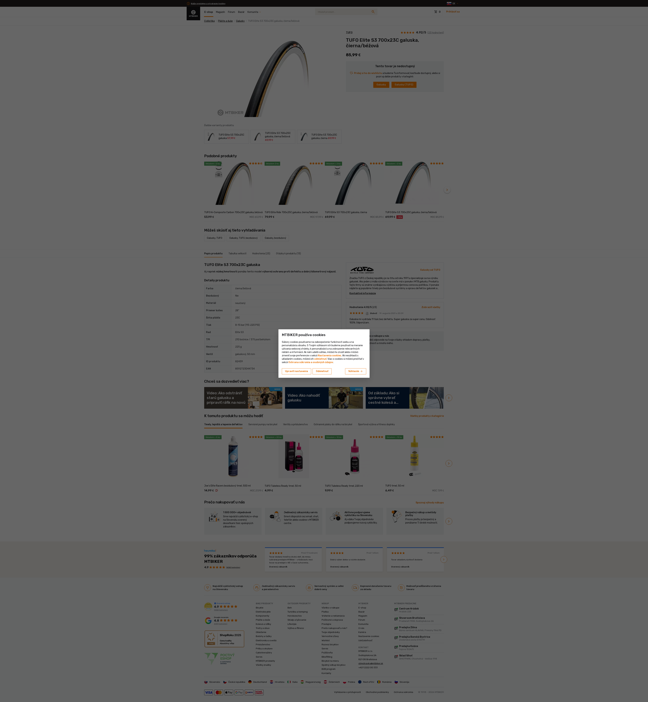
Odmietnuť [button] (322, 371)
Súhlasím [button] (355, 371)
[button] (320, 359)
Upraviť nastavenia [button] (296, 371)
